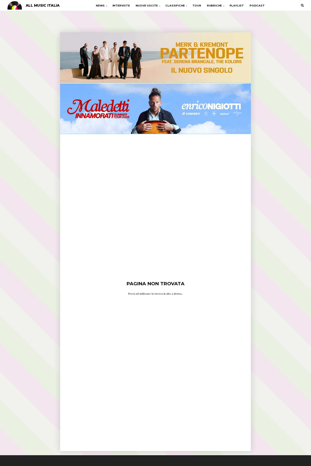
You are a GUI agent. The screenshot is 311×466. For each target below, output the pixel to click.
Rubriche (214, 5)
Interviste (121, 5)
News (100, 5)
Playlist (237, 5)
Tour (197, 5)
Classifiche (175, 5)
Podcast (257, 5)
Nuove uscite (147, 5)
